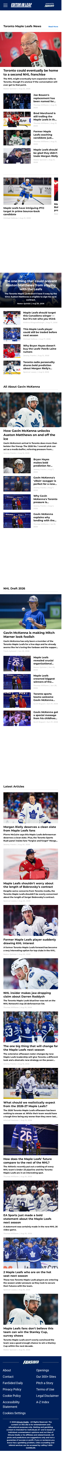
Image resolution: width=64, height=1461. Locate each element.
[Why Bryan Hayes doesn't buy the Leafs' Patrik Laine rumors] (30, 351)
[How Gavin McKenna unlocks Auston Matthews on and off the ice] (30, 423)
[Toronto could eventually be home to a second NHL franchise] (30, 61)
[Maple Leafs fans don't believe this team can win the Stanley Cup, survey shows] (30, 1322)
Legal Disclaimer (47, 1396)
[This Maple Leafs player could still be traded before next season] (30, 334)
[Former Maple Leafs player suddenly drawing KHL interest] (30, 930)
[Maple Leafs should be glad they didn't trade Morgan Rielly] (30, 156)
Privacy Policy (12, 1389)
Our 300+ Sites (46, 1376)
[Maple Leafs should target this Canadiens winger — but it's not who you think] (30, 318)
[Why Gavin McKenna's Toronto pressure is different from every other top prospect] (30, 502)
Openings (42, 1370)
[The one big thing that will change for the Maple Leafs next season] (30, 1038)
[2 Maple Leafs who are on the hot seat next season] (30, 1264)
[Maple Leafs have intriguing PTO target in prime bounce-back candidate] (27, 198)
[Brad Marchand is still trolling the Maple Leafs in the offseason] (30, 119)
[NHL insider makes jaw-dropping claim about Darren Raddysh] (30, 983)
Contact (8, 1376)
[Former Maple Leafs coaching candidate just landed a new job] (30, 137)
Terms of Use (45, 1389)
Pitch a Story (44, 1383)
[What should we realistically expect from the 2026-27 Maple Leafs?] (30, 1095)
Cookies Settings (14, 1413)
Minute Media (22, 1422)
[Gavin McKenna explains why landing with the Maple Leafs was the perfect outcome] (30, 520)
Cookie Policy (12, 1396)
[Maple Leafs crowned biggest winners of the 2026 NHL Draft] (30, 682)
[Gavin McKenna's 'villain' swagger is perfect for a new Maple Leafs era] (30, 484)
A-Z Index (42, 1402)
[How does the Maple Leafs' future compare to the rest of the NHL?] (30, 1151)
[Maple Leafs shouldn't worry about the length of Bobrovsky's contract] (30, 875)
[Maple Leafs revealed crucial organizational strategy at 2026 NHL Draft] (30, 663)
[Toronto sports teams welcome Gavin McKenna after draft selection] (30, 700)
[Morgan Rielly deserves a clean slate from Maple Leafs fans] (30, 819)
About (7, 1370)
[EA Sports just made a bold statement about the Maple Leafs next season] (30, 1208)
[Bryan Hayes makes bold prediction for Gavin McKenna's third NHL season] (30, 465)
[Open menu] (5, 5)
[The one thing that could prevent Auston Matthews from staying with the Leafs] (30, 290)
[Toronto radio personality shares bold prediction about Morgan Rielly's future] (30, 367)
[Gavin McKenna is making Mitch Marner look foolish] (30, 623)
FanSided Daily (13, 1383)
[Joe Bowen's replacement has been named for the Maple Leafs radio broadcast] (30, 101)
